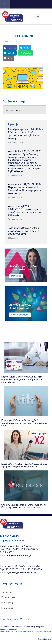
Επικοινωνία (7, 607)
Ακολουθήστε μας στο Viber (12, 619)
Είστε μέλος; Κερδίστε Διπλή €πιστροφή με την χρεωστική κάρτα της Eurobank (24, 465)
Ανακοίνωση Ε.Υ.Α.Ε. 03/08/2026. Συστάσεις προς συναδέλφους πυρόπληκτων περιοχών (25, 210)
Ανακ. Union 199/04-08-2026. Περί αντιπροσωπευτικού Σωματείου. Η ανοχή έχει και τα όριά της (25, 189)
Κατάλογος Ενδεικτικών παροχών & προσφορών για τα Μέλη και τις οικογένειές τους (24, 423)
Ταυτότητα (6, 591)
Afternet (49, 639)
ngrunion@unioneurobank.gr (22, 572)
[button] (38, 16)
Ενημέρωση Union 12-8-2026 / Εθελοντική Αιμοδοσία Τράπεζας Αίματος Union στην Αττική (25, 134)
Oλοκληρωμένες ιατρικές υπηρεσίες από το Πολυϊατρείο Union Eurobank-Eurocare (24, 506)
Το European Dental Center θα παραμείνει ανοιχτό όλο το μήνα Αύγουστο (24, 230)
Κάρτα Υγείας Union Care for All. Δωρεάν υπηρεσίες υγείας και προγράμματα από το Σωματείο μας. (23, 379)
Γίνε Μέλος (7, 602)
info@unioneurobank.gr (19, 555)
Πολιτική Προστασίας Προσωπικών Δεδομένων (32, 631)
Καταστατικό (8, 597)
